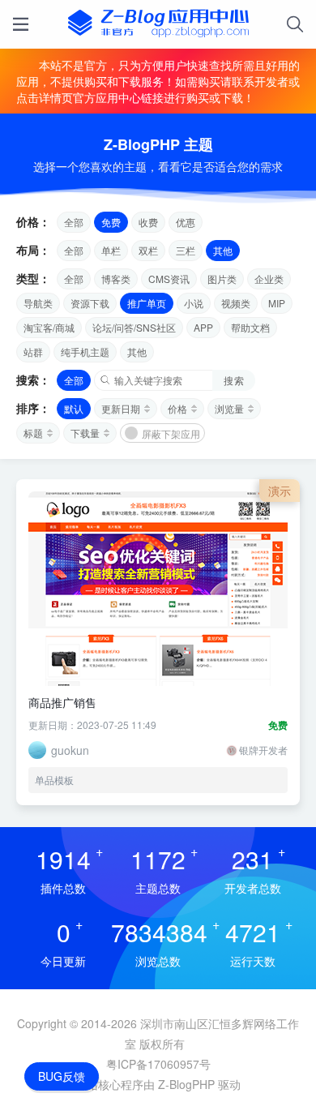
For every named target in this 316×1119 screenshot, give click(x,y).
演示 (279, 490)
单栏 (111, 250)
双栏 (148, 250)
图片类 (222, 278)
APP (203, 327)
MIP (276, 303)
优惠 (185, 222)
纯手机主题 (85, 351)
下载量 (85, 432)
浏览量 (229, 408)
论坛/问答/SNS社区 (134, 327)
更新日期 (120, 408)
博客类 (115, 278)
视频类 (235, 303)
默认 (73, 408)
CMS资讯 (169, 278)
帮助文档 (250, 327)
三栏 (185, 250)
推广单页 (146, 303)
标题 (33, 432)
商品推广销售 (62, 702)
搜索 (234, 380)
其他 (223, 250)
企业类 (269, 278)
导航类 (38, 303)
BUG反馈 (61, 1076)
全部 (73, 222)
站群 (33, 351)
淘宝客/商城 (49, 327)
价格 (177, 408)
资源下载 (89, 303)
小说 (193, 303)
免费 (111, 222)
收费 (148, 222)
